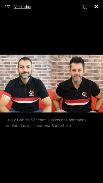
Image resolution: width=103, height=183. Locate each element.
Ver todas (22, 6)
